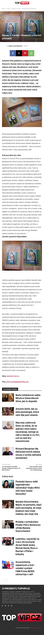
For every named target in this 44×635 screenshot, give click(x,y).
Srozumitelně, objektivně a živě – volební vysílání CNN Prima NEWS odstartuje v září (25, 568)
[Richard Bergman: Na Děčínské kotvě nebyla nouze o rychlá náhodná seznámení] (8, 451)
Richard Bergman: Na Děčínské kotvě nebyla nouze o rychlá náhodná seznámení (28, 453)
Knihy (8, 8)
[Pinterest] (25, 53)
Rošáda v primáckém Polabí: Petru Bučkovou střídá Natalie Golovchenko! (28, 526)
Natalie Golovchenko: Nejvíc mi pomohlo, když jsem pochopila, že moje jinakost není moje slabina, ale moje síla (28, 507)
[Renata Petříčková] (4, 46)
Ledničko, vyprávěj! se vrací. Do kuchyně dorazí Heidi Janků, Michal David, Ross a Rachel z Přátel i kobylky (27, 546)
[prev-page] (3, 580)
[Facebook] (13, 53)
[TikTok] (9, 606)
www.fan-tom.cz (13, 376)
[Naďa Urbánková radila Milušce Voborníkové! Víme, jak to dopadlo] (8, 397)
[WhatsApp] (31, 53)
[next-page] (6, 580)
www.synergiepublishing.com (17, 382)
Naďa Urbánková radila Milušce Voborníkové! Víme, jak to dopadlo (28, 398)
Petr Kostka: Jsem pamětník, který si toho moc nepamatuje (34, 468)
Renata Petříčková (15, 46)
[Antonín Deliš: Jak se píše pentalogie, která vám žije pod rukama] (8, 411)
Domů (3, 8)
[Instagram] (5, 606)
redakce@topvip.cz (36, 627)
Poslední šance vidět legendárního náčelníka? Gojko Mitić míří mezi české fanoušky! (28, 487)
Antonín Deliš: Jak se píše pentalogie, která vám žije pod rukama (27, 411)
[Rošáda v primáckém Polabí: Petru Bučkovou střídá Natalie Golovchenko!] (8, 524)
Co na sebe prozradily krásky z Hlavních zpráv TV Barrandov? (11, 468)
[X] (19, 53)
